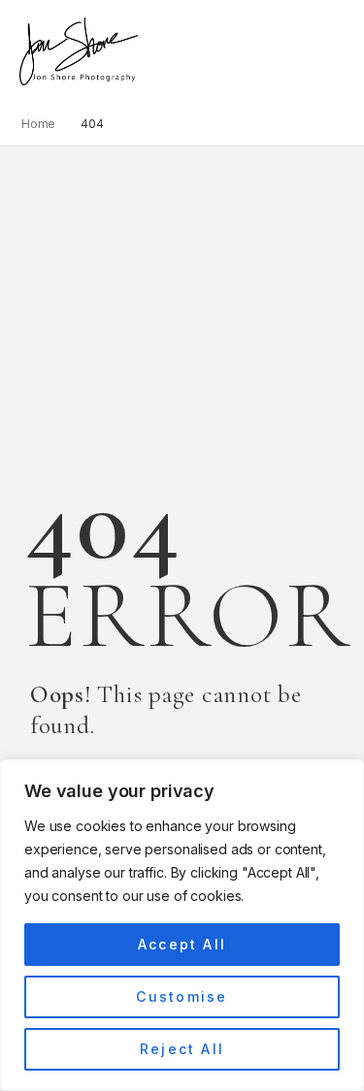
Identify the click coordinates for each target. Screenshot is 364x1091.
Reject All (182, 1049)
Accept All (182, 944)
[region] (182, 925)
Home (38, 123)
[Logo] (78, 51)
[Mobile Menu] (148, 52)
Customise (181, 996)
